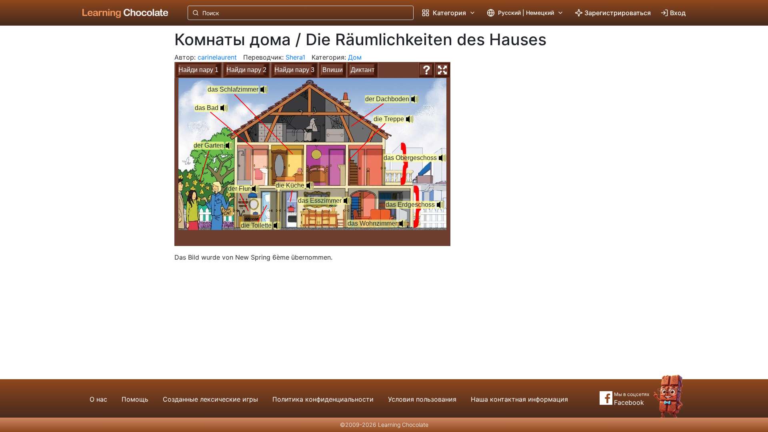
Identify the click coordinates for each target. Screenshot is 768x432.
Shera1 (295, 57)
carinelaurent (217, 57)
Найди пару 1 (198, 69)
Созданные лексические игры (210, 399)
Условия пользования (422, 399)
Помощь (135, 399)
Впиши (332, 69)
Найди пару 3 (294, 69)
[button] (256, 189)
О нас (98, 399)
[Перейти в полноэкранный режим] (442, 70)
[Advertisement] (119, 158)
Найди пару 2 (246, 69)
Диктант (362, 69)
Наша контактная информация (519, 399)
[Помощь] (426, 70)
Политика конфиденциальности (323, 399)
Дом (355, 57)
